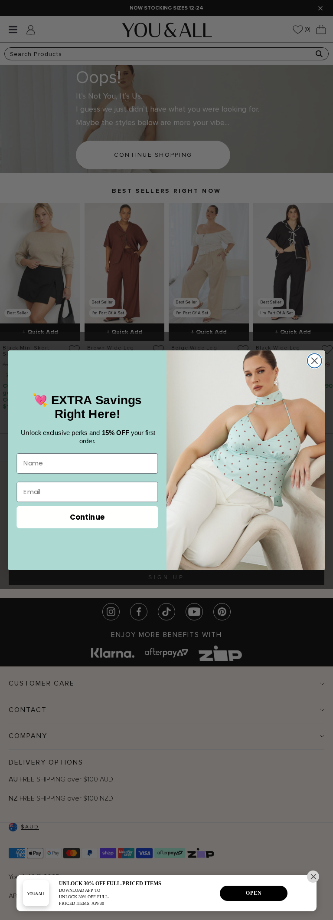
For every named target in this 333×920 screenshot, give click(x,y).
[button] (313, 877)
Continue (87, 516)
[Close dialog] (314, 360)
